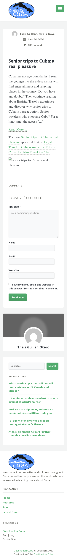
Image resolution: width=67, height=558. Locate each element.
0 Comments (35, 45)
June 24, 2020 (35, 39)
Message (15, 206)
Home (6, 497)
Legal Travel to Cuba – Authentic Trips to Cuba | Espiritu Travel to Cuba (32, 147)
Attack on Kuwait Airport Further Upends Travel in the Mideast (29, 433)
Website (14, 270)
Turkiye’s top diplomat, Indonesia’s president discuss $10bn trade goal (31, 411)
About (7, 507)
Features (8, 502)
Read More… (18, 129)
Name (13, 242)
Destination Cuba (23, 550)
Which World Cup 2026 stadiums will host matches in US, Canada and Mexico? (31, 387)
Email (12, 256)
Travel (51, 33)
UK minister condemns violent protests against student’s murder (33, 400)
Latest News (10, 512)
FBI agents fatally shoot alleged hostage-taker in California (29, 422)
